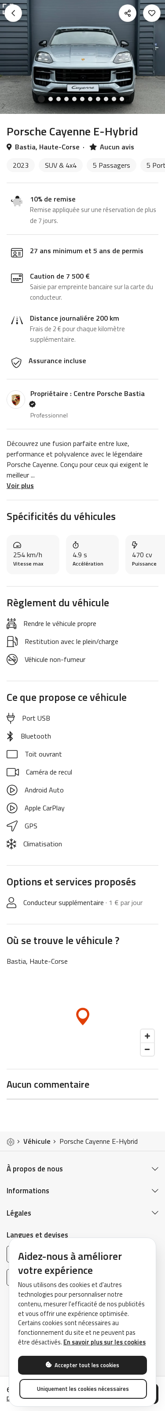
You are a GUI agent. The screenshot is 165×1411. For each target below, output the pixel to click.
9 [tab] (106, 99)
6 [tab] (82, 99)
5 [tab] (74, 99)
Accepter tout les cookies (86, 1365)
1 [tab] (41, 99)
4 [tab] (66, 99)
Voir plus (20, 485)
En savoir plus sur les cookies (104, 1342)
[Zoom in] (147, 1036)
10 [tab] (114, 99)
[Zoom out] (147, 1049)
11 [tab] (122, 99)
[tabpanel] (82, 57)
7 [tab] (90, 99)
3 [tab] (58, 99)
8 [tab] (98, 99)
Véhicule (37, 1141)
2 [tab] (50, 99)
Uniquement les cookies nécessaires (83, 1388)
